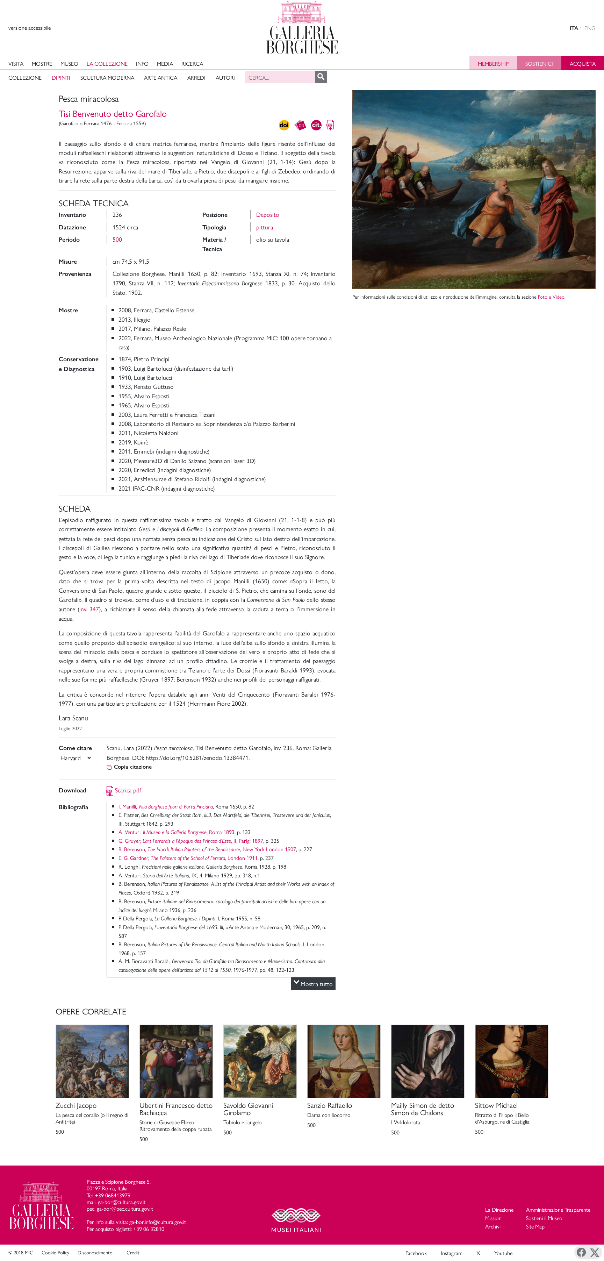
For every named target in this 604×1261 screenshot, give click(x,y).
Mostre (42, 63)
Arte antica (160, 77)
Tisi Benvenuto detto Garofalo (113, 113)
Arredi (196, 77)
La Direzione (499, 1209)
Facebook (416, 1253)
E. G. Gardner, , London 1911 (188, 858)
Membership (493, 63)
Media (165, 63)
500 (117, 239)
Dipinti (61, 77)
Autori (225, 77)
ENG (590, 28)
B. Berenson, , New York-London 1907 (207, 849)
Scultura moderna (107, 77)
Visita (15, 63)
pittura (264, 226)
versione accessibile (29, 27)
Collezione (25, 77)
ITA (574, 28)
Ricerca (192, 63)
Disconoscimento (95, 1252)
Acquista (583, 63)
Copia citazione (133, 766)
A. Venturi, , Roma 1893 (176, 832)
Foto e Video (551, 296)
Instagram (451, 1253)
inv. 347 (89, 608)
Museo (69, 63)
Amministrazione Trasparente (558, 1209)
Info (142, 63)
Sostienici (539, 63)
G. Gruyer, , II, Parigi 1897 (190, 840)
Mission (493, 1218)
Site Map (535, 1226)
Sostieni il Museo (544, 1218)
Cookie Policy (55, 1252)
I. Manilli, (165, 806)
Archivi (493, 1226)
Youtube (503, 1253)
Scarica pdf (128, 789)
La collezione (107, 63)
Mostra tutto (317, 983)
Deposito (267, 214)
